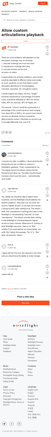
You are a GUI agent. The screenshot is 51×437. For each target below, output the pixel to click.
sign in (9, 288)
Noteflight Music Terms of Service (13, 403)
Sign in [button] (42, 3)
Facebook (3, 132)
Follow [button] (26, 41)
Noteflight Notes (9, 345)
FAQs (5, 342)
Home (30, 375)
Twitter (6, 132)
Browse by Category (11, 372)
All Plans (31, 339)
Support (6, 348)
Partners (31, 357)
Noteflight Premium (35, 342)
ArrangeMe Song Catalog (13, 375)
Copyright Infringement (12, 399)
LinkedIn (10, 132)
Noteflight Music (9, 369)
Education (7, 396)
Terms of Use (8, 389)
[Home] (5, 5)
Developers (32, 360)
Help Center (15, 3)
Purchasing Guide (10, 378)
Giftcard (31, 354)
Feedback (23, 11)
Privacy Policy (9, 392)
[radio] (47, 47)
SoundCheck (33, 348)
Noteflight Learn (34, 345)
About (30, 369)
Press (30, 372)
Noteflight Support (9, 11)
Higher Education (35, 351)
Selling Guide (8, 381)
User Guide (7, 339)
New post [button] (25, 303)
